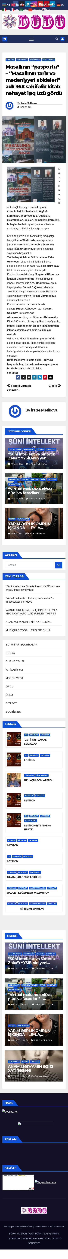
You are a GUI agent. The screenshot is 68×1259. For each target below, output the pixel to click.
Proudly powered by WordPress (18, 1226)
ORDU (9, 686)
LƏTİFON (29, 760)
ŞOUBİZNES (13, 711)
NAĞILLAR (52, 888)
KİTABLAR (10, 60)
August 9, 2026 (20, 1040)
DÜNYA (10, 653)
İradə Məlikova (29, 103)
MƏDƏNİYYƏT (22, 60)
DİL (26, 735)
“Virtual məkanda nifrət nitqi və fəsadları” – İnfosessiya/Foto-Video (30, 493)
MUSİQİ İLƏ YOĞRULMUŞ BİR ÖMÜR (28, 630)
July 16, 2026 (18, 1076)
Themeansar (58, 1226)
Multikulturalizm (30, 479)
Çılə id (53, 385)
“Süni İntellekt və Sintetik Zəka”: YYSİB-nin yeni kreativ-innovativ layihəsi (31, 458)
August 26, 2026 (20, 968)
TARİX (42, 479)
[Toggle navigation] (31, 39)
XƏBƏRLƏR (50, 449)
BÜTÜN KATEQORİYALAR (21, 644)
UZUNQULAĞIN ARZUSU (38, 780)
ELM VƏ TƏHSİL (15, 449)
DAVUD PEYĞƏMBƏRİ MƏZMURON (28, 892)
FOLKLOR (11, 840)
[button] (57, 39)
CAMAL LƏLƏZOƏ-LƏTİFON (24, 877)
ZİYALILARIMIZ (48, 60)
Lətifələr (45, 735)
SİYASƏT (40, 449)
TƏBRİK (12, 519)
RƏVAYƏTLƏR (35, 872)
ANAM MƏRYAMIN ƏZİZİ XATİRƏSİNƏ (29, 622)
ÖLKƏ (9, 695)
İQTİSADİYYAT (14, 669)
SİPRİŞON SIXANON (25, 908)
